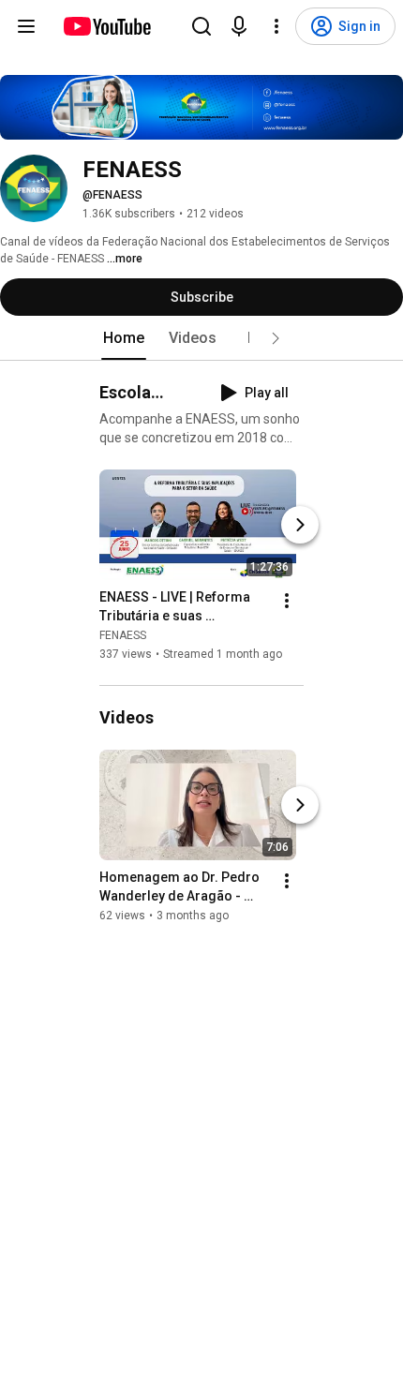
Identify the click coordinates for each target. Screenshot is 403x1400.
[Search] (201, 26)
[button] (275, 338)
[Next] (300, 525)
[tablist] (201, 338)
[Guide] (26, 26)
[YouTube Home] (106, 26)
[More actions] (287, 600)
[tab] (123, 338)
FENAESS (122, 635)
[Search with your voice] (239, 26)
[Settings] (276, 26)
